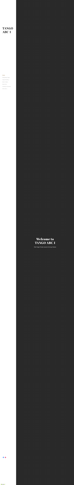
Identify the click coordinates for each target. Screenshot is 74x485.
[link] (8, 32)
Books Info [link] (4, 84)
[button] (9, 80)
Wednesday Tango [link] (6, 77)
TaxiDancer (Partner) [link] (6, 86)
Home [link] (3, 75)
